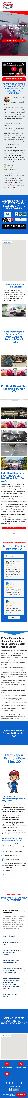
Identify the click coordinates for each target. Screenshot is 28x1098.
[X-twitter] (15, 1083)
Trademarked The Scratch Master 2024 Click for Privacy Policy (14, 1094)
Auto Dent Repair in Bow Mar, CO (14, 547)
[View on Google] (7, 562)
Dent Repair (14, 108)
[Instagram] (12, 1083)
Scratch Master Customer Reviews (14, 542)
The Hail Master (7, 1077)
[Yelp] (6, 1083)
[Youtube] (18, 1083)
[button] (14, 911)
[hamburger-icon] (25, 6)
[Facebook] (9, 1083)
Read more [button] (9, 576)
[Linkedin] (21, 1083)
